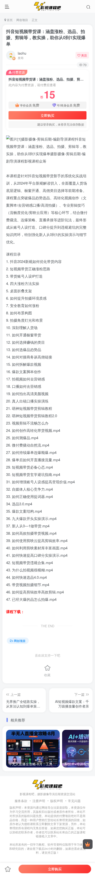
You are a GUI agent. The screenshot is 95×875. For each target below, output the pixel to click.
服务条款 (21, 800)
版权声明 (56, 800)
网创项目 (22, 20)
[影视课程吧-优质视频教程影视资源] (47, 784)
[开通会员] (88, 844)
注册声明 (38, 800)
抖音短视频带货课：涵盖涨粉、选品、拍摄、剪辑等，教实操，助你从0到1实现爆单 (46, 37)
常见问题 (74, 800)
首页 (9, 20)
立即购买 (47, 115)
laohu (22, 53)
